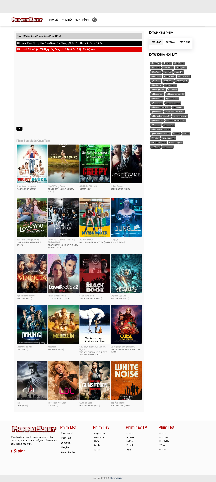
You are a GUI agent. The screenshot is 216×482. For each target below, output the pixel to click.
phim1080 (156, 76)
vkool (186, 133)
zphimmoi (168, 147)
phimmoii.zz (172, 98)
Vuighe (155, 138)
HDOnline (168, 67)
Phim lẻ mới (67, 433)
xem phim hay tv (159, 142)
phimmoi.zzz (157, 98)
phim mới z (169, 125)
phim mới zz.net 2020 (161, 129)
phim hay (168, 81)
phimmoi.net (157, 94)
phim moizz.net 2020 (174, 111)
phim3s (168, 72)
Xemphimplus (68, 452)
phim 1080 (169, 76)
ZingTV (155, 147)
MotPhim (156, 72)
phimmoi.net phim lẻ (175, 94)
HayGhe (155, 67)
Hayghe (65, 447)
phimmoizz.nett (180, 116)
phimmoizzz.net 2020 (175, 120)
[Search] (94, 19)
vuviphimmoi (168, 138)
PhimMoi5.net (18, 437)
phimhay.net (182, 81)
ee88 (22, 460)
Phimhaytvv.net (158, 89)
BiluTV (167, 63)
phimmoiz (178, 107)
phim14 (179, 72)
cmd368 (34, 457)
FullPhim (179, 63)
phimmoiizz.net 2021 (160, 107)
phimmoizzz (157, 120)
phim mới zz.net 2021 (161, 133)
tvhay (176, 133)
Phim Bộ (66, 19)
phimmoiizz (157, 103)
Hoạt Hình (82, 19)
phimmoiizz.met (173, 103)
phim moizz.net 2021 (160, 116)
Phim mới (156, 125)
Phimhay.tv (156, 85)
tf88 (13, 457)
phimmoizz (156, 111)
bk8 (45, 460)
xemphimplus (176, 142)
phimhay (155, 81)
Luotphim (181, 67)
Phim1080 (66, 438)
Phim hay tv (171, 85)
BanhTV (155, 63)
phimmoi (173, 89)
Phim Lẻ (53, 19)
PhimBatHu (184, 76)
